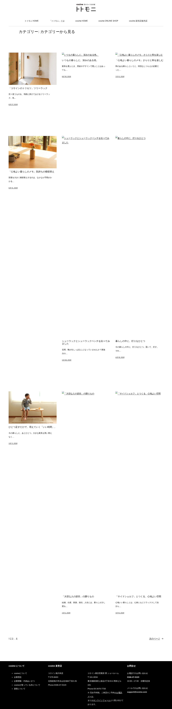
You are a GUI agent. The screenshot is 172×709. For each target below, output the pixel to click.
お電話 (119, 692)
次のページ (156, 638)
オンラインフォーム (101, 700)
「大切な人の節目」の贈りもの (78, 596)
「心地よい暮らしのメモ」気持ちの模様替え (31, 171)
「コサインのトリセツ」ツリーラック (28, 88)
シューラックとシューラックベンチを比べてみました (86, 342)
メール (90, 696)
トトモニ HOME (32, 21)
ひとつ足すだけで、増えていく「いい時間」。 (33, 427)
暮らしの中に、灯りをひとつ (130, 341)
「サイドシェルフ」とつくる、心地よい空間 (138, 596)
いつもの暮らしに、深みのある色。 (80, 60)
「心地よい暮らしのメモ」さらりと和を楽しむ (139, 60)
